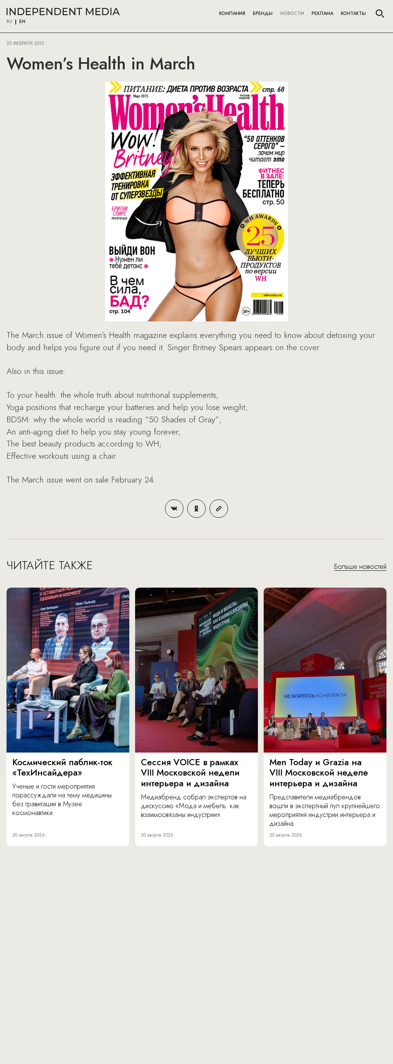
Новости (292, 13)
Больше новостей (360, 567)
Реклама (322, 13)
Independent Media (63, 11)
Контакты (353, 13)
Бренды (262, 13)
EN (22, 22)
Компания (232, 13)
